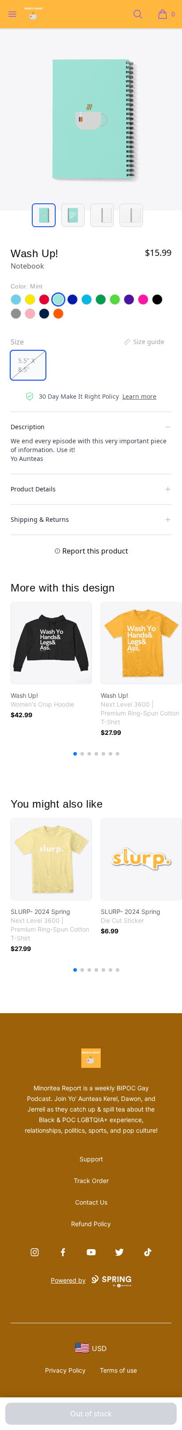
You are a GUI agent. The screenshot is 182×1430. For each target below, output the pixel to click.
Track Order (91, 1180)
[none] (143, 341)
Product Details (33, 489)
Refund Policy (91, 1224)
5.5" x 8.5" (26, 365)
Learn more (139, 396)
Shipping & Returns (40, 519)
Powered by (68, 1280)
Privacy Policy (65, 1370)
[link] (51, 643)
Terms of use (118, 1370)
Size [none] (17, 342)
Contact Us (91, 1202)
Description (28, 427)
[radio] (28, 365)
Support (91, 1159)
